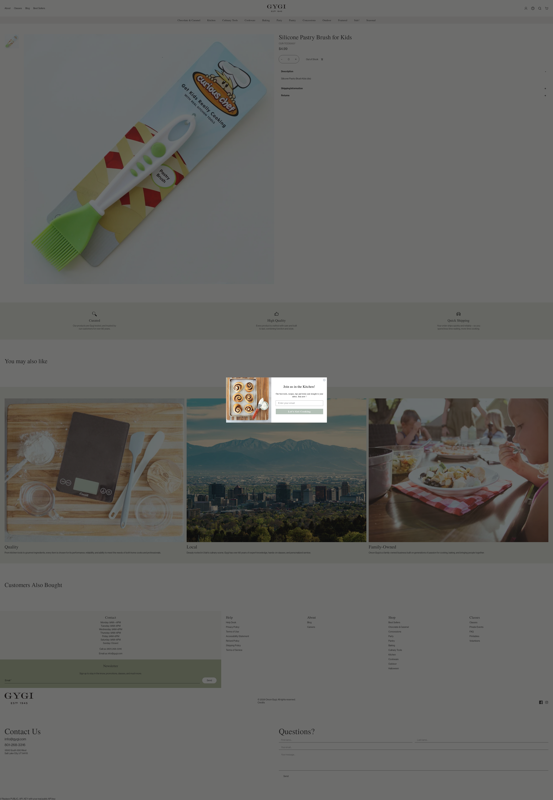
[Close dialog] (324, 380)
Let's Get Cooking (299, 411)
